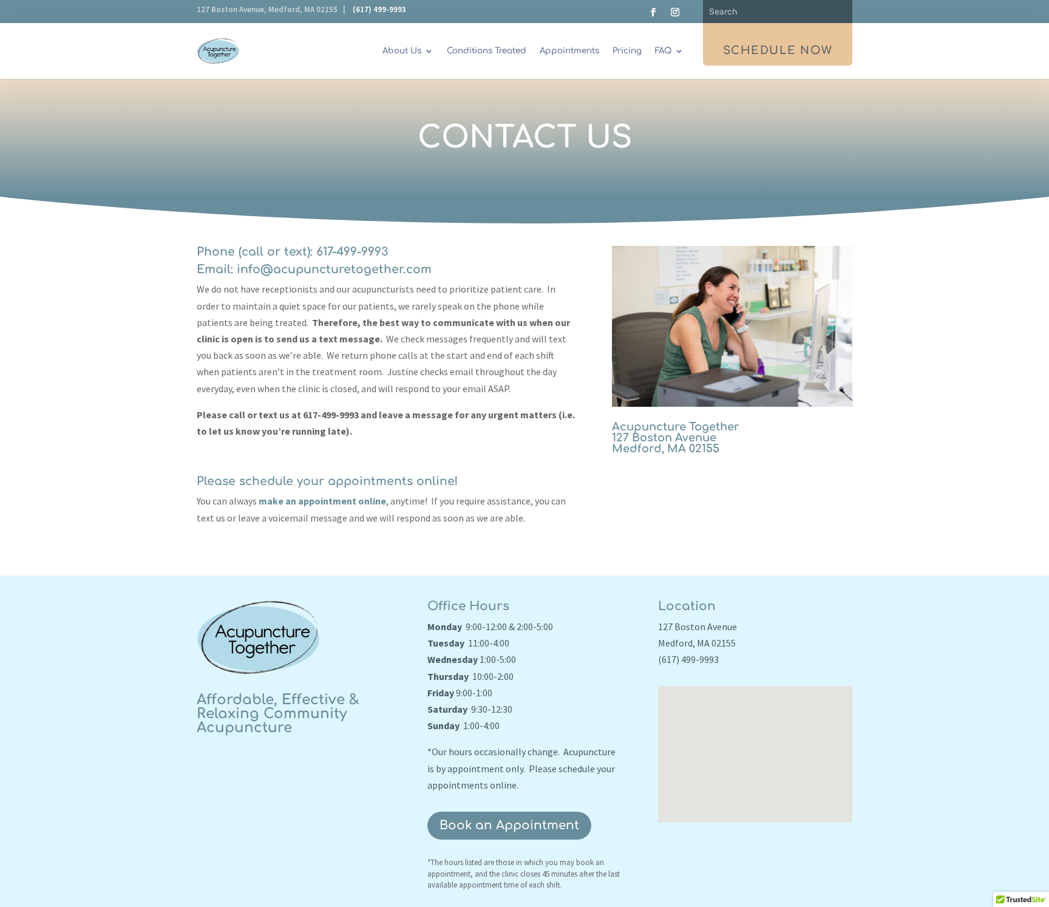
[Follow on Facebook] (653, 12)
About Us (401, 50)
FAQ (663, 50)
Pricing (627, 50)
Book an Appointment (509, 825)
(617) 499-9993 (379, 9)
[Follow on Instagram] (675, 12)
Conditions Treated (486, 50)
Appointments (569, 50)
